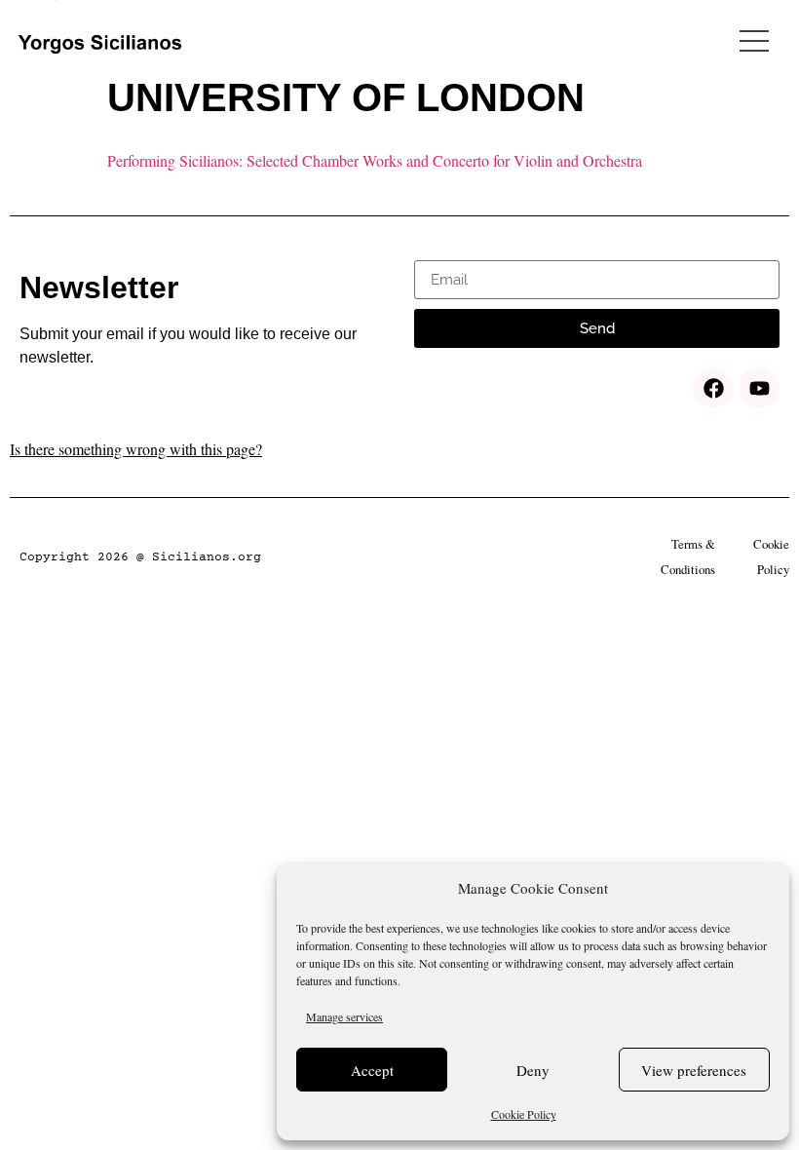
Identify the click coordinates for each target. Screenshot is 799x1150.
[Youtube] (759, 387)
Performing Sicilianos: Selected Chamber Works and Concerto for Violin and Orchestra (374, 160)
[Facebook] (713, 387)
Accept (372, 1070)
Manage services (344, 1016)
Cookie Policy (523, 1114)
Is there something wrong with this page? (136, 449)
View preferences (693, 1070)
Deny (533, 1070)
